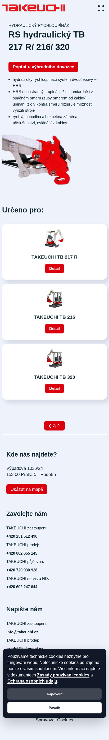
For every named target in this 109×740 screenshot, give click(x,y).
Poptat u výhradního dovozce (43, 66)
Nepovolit (54, 694)
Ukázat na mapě (27, 489)
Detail (54, 268)
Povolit (54, 708)
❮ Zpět (54, 425)
